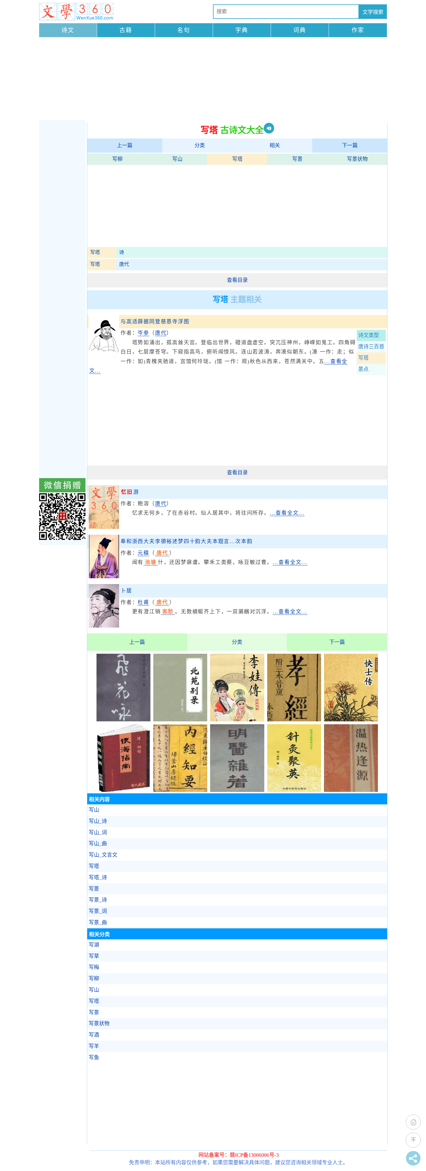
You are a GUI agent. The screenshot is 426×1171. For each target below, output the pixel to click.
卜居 (126, 591)
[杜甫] (104, 626)
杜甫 (143, 602)
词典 (299, 30)
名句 (183, 30)
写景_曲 (98, 922)
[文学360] (76, 11)
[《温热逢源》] (351, 790)
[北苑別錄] (180, 720)
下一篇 (350, 145)
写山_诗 (98, 821)
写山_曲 (98, 843)
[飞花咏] (123, 720)
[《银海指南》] (123, 790)
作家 (358, 30)
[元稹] (104, 576)
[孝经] (294, 720)
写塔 (237, 159)
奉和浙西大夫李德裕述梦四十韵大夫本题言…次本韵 (186, 541)
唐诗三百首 (371, 347)
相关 (275, 145)
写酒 (94, 1035)
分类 (199, 145)
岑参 (143, 333)
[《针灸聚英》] (294, 790)
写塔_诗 (98, 877)
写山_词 (98, 832)
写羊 (94, 1046)
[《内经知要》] (180, 790)
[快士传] (351, 720)
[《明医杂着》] (237, 790)
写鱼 (94, 1057)
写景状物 (357, 159)
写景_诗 (98, 900)
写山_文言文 (103, 855)
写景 (297, 159)
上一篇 (124, 145)
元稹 (143, 553)
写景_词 (98, 911)
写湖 (94, 945)
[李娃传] (237, 720)
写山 (177, 159)
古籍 (125, 30)
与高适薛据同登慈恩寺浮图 (155, 322)
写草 (94, 956)
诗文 (67, 30)
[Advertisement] (213, 79)
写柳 (117, 159)
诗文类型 (368, 335)
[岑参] (104, 357)
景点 (363, 369)
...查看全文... (287, 513)
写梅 (94, 967)
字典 (241, 30)
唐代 (124, 264)
